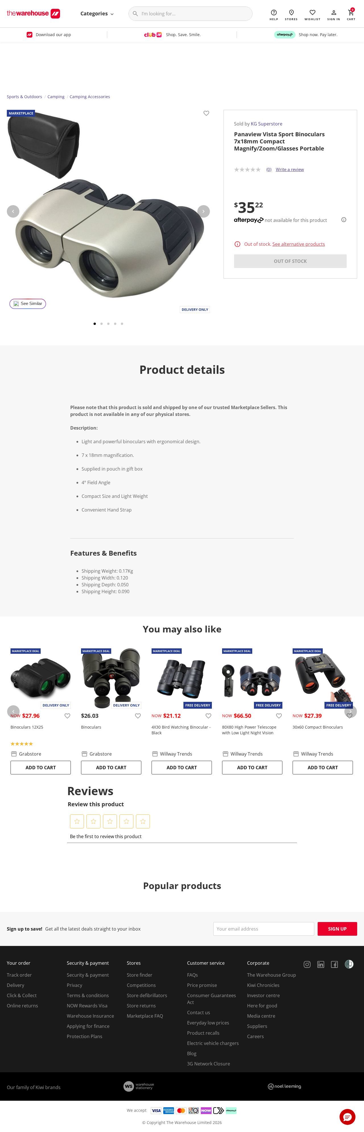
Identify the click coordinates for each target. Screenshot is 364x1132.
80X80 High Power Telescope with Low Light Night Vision (249, 729)
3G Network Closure (208, 1064)
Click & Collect (22, 995)
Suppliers (257, 1026)
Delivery (15, 985)
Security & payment (88, 975)
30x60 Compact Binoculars (318, 727)
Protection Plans (84, 1036)
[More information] (342, 219)
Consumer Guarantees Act (211, 998)
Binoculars (91, 727)
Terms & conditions (88, 995)
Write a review (290, 169)
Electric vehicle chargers (213, 1043)
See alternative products (298, 244)
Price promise (202, 985)
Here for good (262, 1006)
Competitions (141, 985)
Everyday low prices (208, 1023)
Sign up (337, 929)
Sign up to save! (24, 929)
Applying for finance (88, 1026)
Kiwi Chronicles (263, 985)
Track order (19, 975)
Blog (192, 1053)
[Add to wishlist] (206, 114)
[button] (333, 14)
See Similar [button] (31, 303)
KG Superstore (266, 124)
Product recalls (203, 1033)
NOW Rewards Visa (87, 1006)
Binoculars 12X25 (27, 727)
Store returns (141, 1006)
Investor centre (263, 995)
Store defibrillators (147, 995)
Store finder (139, 975)
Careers (255, 1036)
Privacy (74, 985)
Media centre (261, 1016)
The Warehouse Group (271, 975)
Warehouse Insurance (90, 1016)
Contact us (198, 1012)
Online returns (22, 1006)
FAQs (192, 975)
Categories (94, 13)
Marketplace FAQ (145, 1016)
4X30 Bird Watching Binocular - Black (181, 729)
